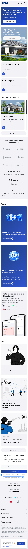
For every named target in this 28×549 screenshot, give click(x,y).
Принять (21, 543)
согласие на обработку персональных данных (13, 476)
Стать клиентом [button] (9, 21)
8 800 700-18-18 (14, 485)
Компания (5, 513)
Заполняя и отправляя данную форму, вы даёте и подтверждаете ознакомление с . (14, 476)
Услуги (3, 509)
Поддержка (6, 522)
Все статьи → (13, 450)
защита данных (6, 546)
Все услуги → (13, 133)
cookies (10, 544)
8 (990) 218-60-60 (14, 491)
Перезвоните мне (14, 471)
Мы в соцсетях (7, 518)
